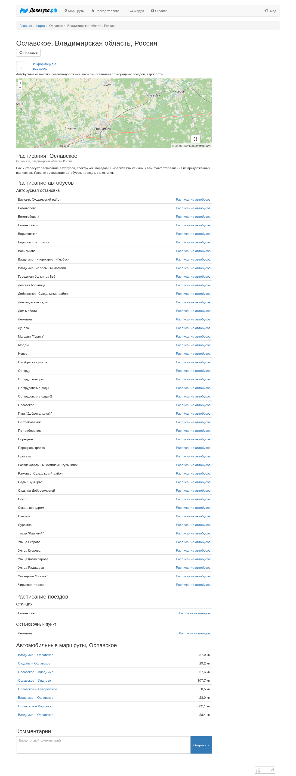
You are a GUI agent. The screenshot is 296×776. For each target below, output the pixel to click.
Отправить (201, 745)
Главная (26, 25)
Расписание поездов (194, 613)
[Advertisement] (249, 108)
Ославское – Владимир (35, 671)
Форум (138, 10)
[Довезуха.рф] (38, 10)
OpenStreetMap (185, 146)
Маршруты (75, 10)
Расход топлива (107, 10)
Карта (40, 25)
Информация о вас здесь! (44, 66)
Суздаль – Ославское (34, 663)
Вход (272, 10)
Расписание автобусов (193, 199)
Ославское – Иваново (34, 680)
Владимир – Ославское (35, 654)
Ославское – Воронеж (34, 706)
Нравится (30, 52)
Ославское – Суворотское (37, 688)
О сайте (160, 10)
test (131, 769)
